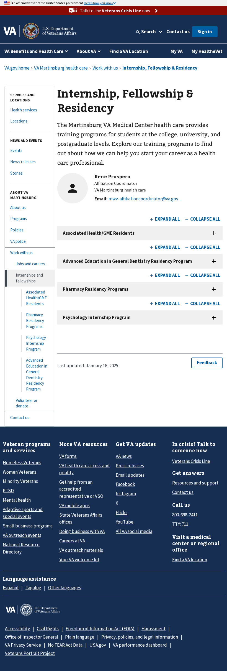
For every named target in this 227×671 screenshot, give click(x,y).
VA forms (68, 456)
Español (11, 588)
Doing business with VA (82, 531)
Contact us (178, 32)
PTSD (8, 491)
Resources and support (195, 483)
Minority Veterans (20, 481)
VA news (124, 456)
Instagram (126, 494)
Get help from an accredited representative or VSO (81, 489)
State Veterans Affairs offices (80, 518)
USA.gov (97, 645)
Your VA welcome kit (79, 560)
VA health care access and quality (84, 469)
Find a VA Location (128, 51)
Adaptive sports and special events (23, 512)
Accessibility (17, 629)
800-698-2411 (185, 515)
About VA (86, 51)
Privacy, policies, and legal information (139, 637)
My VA (177, 51)
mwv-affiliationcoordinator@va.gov (143, 199)
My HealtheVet (207, 51)
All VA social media (134, 531)
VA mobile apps (74, 505)
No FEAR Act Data (65, 645)
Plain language (79, 637)
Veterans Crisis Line (191, 461)
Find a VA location (189, 560)
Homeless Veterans (22, 463)
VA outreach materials (81, 550)
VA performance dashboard (140, 645)
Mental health (17, 500)
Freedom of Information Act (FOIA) (100, 629)
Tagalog (33, 588)
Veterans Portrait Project (30, 653)
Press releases (130, 466)
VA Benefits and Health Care (33, 51)
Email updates (130, 475)
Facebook (125, 484)
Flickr (121, 512)
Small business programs (28, 526)
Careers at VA (72, 541)
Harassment (153, 629)
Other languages (64, 588)
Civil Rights (48, 629)
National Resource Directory (21, 548)
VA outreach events (22, 535)
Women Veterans (19, 472)
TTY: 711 (180, 524)
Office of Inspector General (31, 637)
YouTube (124, 522)
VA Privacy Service (23, 645)
